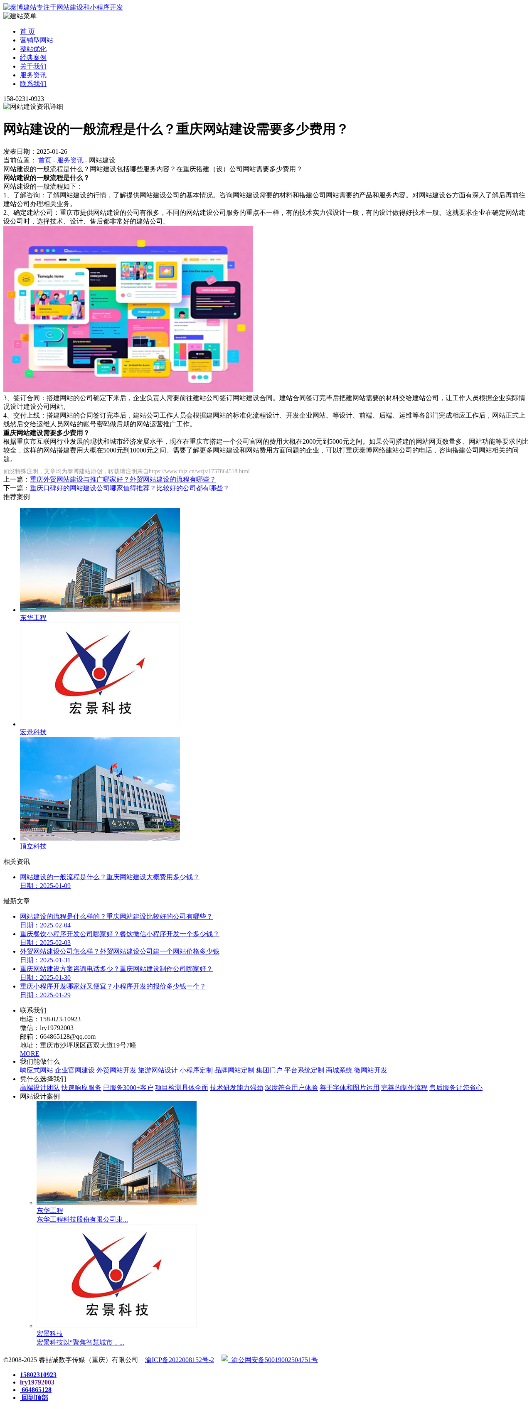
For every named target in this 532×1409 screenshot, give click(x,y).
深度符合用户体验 (291, 1087)
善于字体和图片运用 (349, 1087)
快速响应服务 (81, 1087)
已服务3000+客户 (128, 1087)
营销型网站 (36, 40)
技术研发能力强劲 (236, 1087)
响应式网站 (36, 1070)
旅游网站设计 (158, 1070)
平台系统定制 (304, 1070)
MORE (29, 1053)
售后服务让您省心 (456, 1087)
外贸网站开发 (116, 1070)
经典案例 (33, 57)
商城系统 (339, 1070)
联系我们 (33, 83)
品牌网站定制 (234, 1070)
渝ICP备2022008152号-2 (179, 1359)
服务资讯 (33, 75)
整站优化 (33, 48)
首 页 (27, 31)
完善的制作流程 (404, 1087)
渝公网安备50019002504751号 (273, 1359)
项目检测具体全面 (181, 1087)
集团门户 (269, 1070)
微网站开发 (370, 1070)
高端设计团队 (40, 1087)
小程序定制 (196, 1070)
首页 (45, 160)
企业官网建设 (75, 1070)
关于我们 (33, 66)
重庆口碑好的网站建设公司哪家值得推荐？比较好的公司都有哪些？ (129, 488)
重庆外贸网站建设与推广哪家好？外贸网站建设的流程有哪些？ (123, 479)
